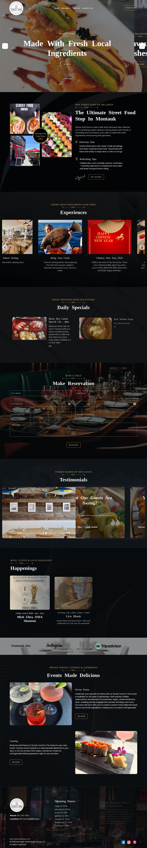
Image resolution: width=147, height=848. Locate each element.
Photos (76, 8)
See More (73, 64)
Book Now (73, 445)
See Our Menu (96, 177)
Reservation (131, 8)
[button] (142, 46)
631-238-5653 (23, 815)
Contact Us (87, 8)
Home (56, 8)
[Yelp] (135, 842)
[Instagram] (129, 842)
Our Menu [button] (65, 8)
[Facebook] (123, 842)
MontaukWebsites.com (19, 839)
